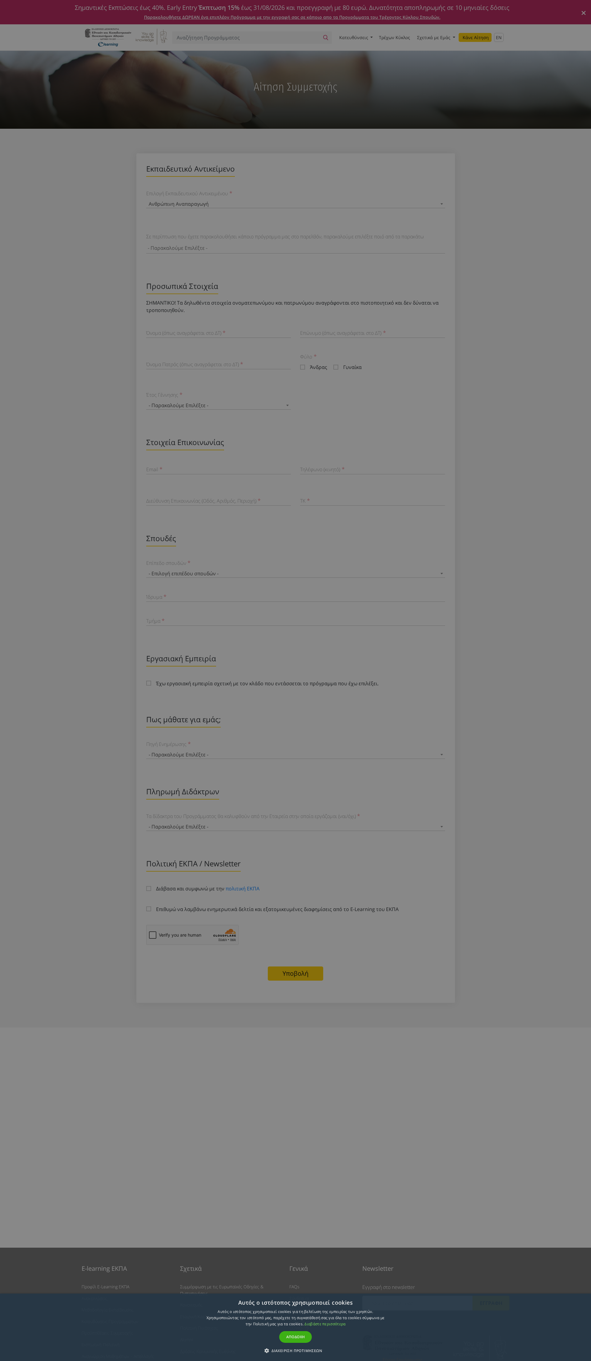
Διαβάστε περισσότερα (324, 1324)
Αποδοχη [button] (295, 1336)
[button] (295, 1350)
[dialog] (295, 680)
